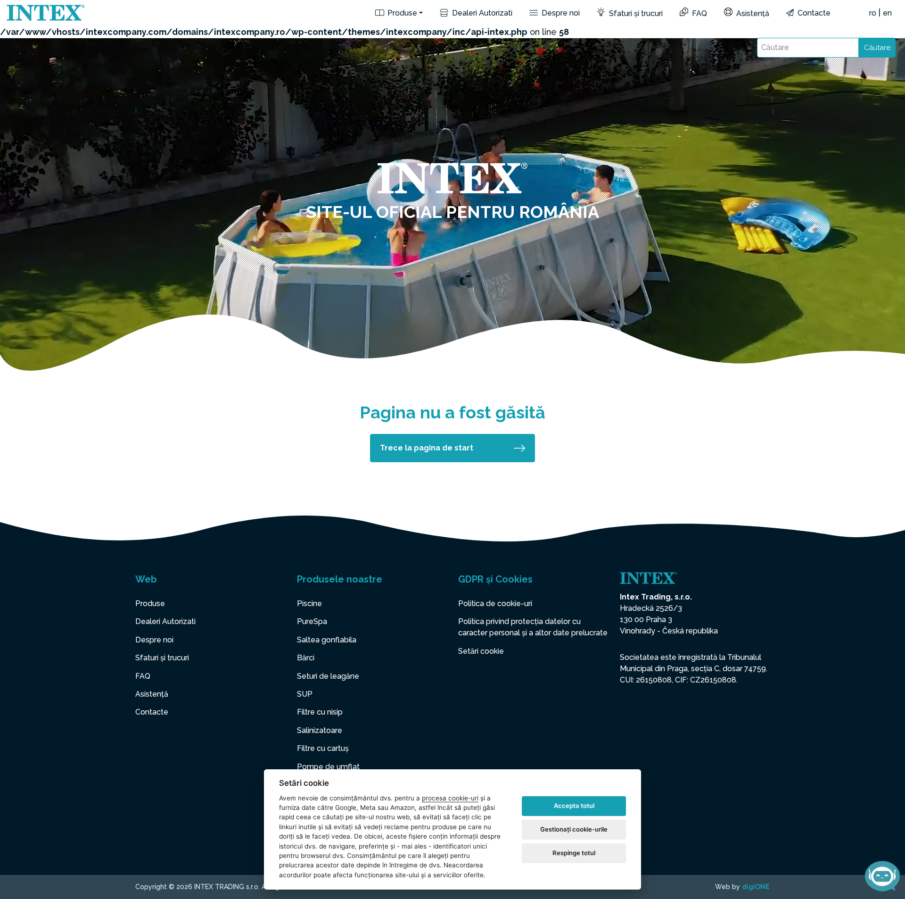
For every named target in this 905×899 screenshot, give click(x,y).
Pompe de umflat (328, 766)
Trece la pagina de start (426, 447)
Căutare (877, 47)
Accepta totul (574, 805)
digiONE (756, 887)
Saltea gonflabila (326, 639)
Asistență (751, 13)
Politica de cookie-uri (495, 603)
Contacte (813, 12)
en (887, 12)
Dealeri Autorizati (481, 12)
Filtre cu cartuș (323, 748)
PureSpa (312, 621)
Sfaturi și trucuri (635, 13)
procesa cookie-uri (450, 798)
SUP (305, 694)
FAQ (698, 13)
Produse (401, 12)
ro (872, 12)
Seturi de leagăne (328, 676)
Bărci (305, 657)
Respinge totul (573, 853)
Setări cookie (481, 651)
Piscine (309, 603)
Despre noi (560, 12)
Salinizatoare (319, 730)
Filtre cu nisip (320, 712)
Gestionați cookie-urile (574, 829)
